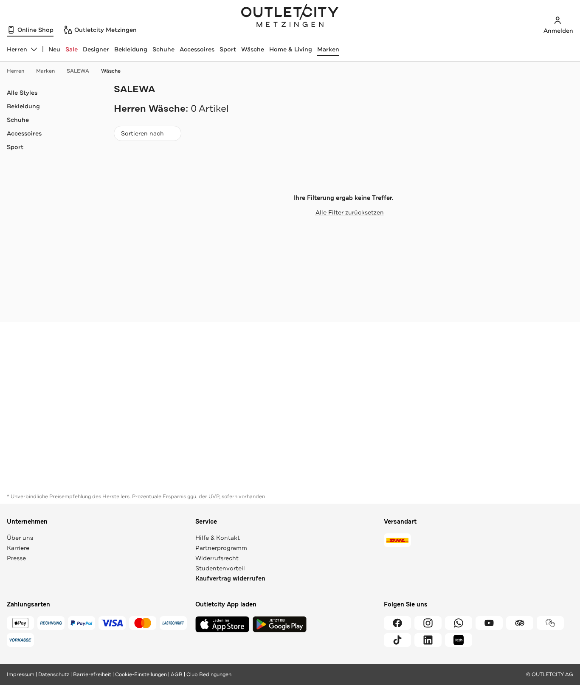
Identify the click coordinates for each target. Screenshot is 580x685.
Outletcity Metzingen (290, 16)
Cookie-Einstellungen (141, 674)
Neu (54, 49)
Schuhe (163, 49)
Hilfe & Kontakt (217, 537)
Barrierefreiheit (92, 674)
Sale (71, 49)
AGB (177, 674)
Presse (16, 558)
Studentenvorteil (220, 568)
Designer (96, 49)
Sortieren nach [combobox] (142, 135)
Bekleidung (130, 49)
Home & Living (290, 49)
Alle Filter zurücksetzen (349, 212)
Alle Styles (22, 92)
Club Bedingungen (208, 674)
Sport (228, 49)
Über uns (20, 537)
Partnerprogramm (221, 548)
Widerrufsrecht (217, 558)
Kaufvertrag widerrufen (230, 579)
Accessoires (197, 49)
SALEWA (78, 71)
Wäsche (252, 49)
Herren (15, 71)
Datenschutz (53, 674)
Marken (328, 49)
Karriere (18, 548)
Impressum (20, 674)
